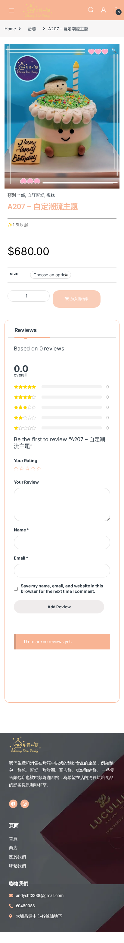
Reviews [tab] (25, 330)
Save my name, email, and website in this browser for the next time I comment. (62, 588)
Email (21, 557)
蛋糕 (32, 28)
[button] (113, 50)
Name (21, 529)
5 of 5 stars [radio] (39, 468)
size (14, 273)
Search (91, 10)
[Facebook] (13, 804)
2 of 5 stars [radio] (22, 468)
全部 (21, 195)
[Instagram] (24, 804)
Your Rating (25, 460)
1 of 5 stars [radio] (16, 468)
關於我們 (17, 856)
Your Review (26, 482)
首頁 (13, 838)
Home (10, 28)
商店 (13, 847)
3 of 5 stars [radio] (27, 468)
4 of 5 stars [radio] (33, 468)
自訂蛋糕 (35, 195)
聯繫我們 (17, 865)
